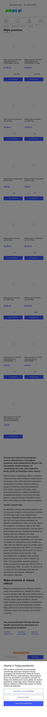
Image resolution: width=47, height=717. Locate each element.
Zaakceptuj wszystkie (23, 703)
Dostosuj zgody (23, 697)
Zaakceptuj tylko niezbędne (23, 691)
